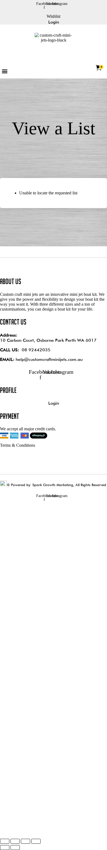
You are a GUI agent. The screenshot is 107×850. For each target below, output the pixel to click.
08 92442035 (36, 349)
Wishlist (53, 16)
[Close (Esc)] (36, 841)
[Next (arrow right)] (15, 847)
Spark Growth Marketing (52, 485)
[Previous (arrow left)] (4, 847)
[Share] (25, 841)
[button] (4, 71)
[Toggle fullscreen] (15, 841)
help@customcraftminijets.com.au (49, 359)
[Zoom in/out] (4, 841)
